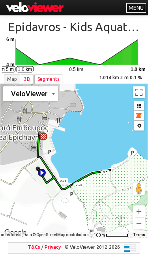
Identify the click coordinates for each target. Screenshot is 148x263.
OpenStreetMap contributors (62, 235)
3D (27, 79)
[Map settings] (139, 126)
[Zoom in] (139, 211)
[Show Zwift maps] (139, 116)
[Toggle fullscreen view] (139, 92)
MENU (136, 8)
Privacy (53, 247)
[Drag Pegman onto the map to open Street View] (139, 189)
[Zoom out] (139, 223)
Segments (48, 79)
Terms (139, 235)
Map (12, 79)
